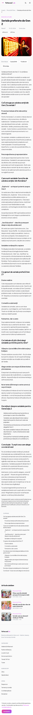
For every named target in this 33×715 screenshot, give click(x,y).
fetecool (10, 3)
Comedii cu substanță (9, 303)
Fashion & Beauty (6, 649)
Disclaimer (4, 694)
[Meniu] (30, 3)
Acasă (3, 10)
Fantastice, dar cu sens (9, 319)
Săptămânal (4, 675)
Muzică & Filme (11, 10)
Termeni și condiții (6, 687)
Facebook (24, 61)
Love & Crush (5, 653)
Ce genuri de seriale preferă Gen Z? (15, 273)
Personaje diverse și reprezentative (14, 154)
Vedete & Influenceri (7, 646)
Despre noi (4, 684)
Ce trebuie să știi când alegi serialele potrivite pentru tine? (14, 341)
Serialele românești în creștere (12, 245)
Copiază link (13, 61)
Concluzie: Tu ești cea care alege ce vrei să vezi (16, 445)
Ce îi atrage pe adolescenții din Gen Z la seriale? (15, 103)
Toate (3, 662)
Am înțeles (7, 711)
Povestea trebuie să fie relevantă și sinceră (17, 521)
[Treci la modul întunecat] (25, 3)
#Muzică (5, 32)
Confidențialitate (6, 690)
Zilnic (2, 672)
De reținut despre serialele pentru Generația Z (16, 407)
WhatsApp (6, 66)
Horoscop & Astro (6, 656)
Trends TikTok (5, 659)
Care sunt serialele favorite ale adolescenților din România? (14, 179)
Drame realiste (6, 280)
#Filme (12, 32)
